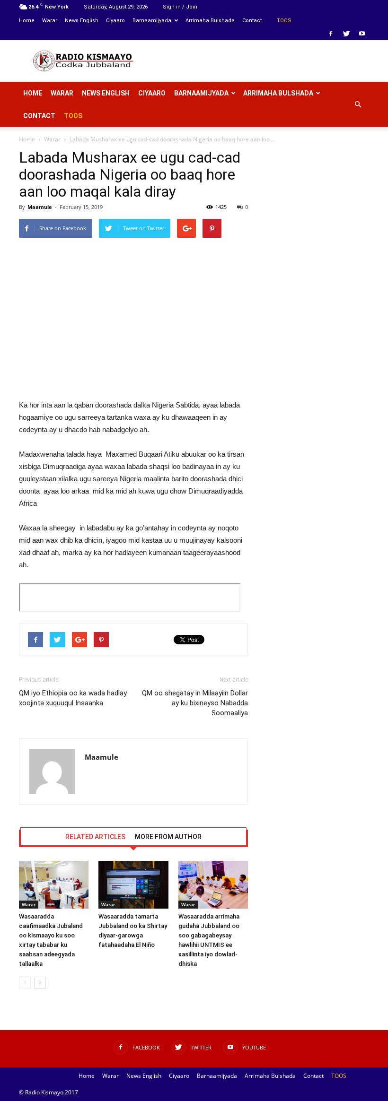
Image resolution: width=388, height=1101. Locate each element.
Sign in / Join (180, 7)
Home (27, 20)
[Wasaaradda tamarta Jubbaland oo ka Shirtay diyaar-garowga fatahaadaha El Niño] (133, 885)
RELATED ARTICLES (95, 836)
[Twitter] (346, 33)
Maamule (39, 206)
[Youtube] (362, 33)
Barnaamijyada (151, 20)
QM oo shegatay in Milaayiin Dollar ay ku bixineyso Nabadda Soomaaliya (195, 703)
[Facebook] (331, 33)
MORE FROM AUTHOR (168, 836)
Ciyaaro (115, 20)
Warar (49, 20)
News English (81, 20)
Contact (252, 20)
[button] (357, 104)
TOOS (284, 20)
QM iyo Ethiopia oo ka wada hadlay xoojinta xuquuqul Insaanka (73, 698)
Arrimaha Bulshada (210, 20)
